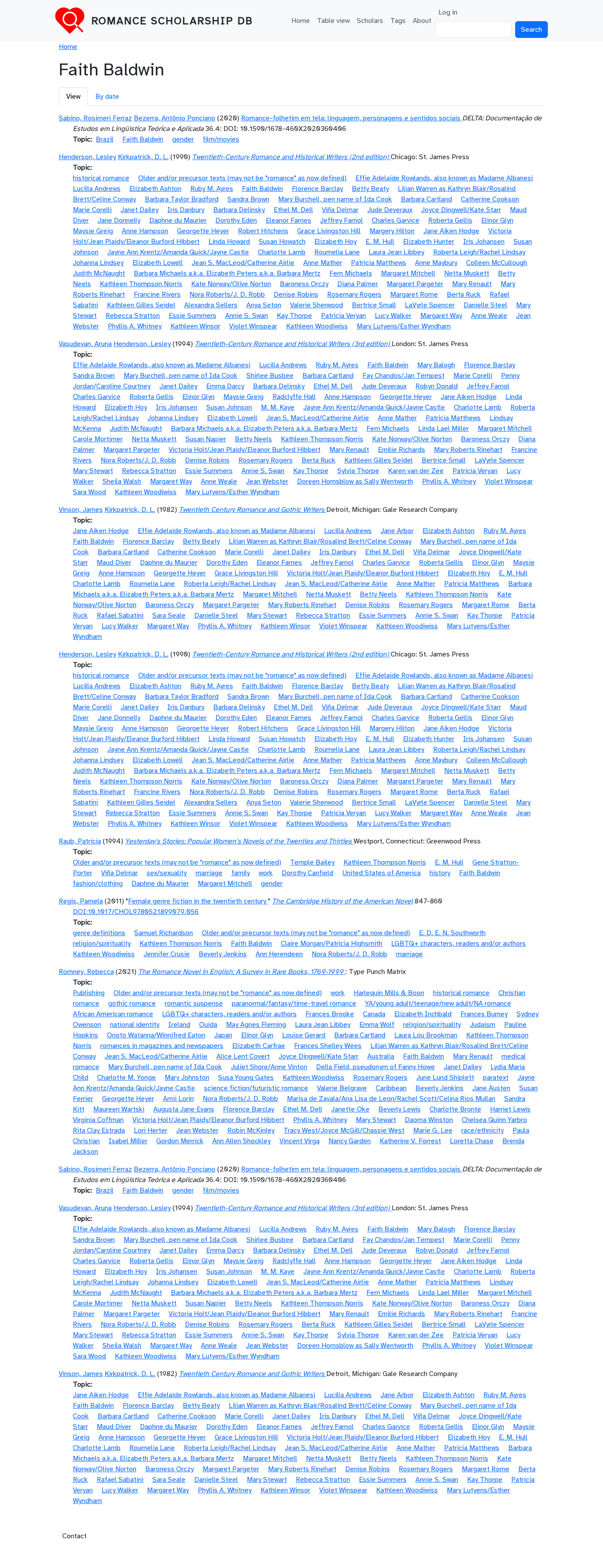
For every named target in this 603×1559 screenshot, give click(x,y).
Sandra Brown (248, 199)
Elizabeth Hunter (428, 241)
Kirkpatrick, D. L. (143, 157)
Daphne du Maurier (178, 220)
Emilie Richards (401, 449)
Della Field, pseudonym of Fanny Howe (375, 1067)
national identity (134, 1024)
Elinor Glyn (497, 220)
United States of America (381, 873)
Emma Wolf (376, 1024)
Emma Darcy (225, 386)
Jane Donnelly (119, 220)
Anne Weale (489, 315)
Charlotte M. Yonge (126, 1077)
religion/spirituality (102, 943)
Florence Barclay (317, 188)
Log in (447, 12)
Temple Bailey (312, 862)
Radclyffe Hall (294, 396)
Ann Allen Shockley (241, 1141)
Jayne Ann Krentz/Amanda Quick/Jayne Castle (178, 252)
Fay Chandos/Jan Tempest (403, 375)
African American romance (113, 1014)
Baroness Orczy (304, 284)
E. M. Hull (380, 241)
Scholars (370, 20)
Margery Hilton (392, 231)
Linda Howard (229, 241)
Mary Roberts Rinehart (468, 449)
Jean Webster (267, 481)
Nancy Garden (349, 1141)
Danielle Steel (485, 305)
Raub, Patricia (80, 841)
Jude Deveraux (389, 209)
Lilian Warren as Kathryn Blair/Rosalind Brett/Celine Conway (320, 541)
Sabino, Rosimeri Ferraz (95, 118)
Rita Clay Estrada (99, 1130)
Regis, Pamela (81, 901)
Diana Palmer (357, 284)
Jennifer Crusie (166, 954)
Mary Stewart (93, 470)
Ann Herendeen (279, 954)
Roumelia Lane (337, 252)
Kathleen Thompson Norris (141, 284)
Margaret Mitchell (408, 273)
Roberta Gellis (450, 220)
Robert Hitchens (263, 231)
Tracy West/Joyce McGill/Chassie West (343, 1130)
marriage (209, 873)
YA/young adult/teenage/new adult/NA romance (438, 1003)
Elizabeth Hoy (335, 241)
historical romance (101, 178)
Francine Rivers (157, 294)
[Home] (73, 20)
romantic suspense (194, 1003)
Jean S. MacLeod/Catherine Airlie (243, 262)
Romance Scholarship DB (172, 20)
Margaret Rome (414, 294)
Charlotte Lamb (281, 252)
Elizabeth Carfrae (258, 1045)
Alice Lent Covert (243, 1056)
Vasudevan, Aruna (85, 343)
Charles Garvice (395, 220)
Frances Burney (484, 1014)
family (240, 873)
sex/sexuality (167, 873)
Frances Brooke (329, 1014)
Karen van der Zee (416, 470)
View (73, 96)
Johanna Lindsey (98, 262)
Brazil (104, 139)
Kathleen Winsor (195, 326)
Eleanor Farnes (288, 220)
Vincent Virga (299, 1141)
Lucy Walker (393, 315)
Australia (380, 1056)
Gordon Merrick (180, 1141)
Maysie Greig (93, 231)
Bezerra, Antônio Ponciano (174, 118)
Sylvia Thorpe (358, 470)
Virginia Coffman (98, 1119)
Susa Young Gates (246, 1077)
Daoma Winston (429, 1119)
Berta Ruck (464, 294)
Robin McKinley (251, 1130)
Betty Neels (253, 439)
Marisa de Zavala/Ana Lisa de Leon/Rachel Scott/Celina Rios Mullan (391, 1098)
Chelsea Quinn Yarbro (494, 1119)
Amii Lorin (178, 1098)
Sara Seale (168, 615)
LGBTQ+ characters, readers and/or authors (458, 943)
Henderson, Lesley (87, 157)
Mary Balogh (436, 365)
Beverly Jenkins (223, 954)
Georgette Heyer (203, 231)
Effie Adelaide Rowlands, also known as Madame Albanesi (444, 178)
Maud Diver (114, 562)
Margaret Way (441, 315)
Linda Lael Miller (443, 428)
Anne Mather (322, 262)
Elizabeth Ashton (155, 188)
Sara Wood (89, 492)
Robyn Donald (436, 386)
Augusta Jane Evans (183, 1109)
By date (107, 96)
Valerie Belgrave (342, 1088)
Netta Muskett (466, 273)
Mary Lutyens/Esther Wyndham (404, 326)
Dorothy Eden (236, 220)
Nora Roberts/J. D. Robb (227, 294)
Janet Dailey (139, 209)
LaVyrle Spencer (430, 305)
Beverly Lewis (399, 1109)
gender (183, 139)
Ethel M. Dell (293, 209)
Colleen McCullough (496, 262)
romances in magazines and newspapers (161, 1045)
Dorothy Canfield (307, 873)
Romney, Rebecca (86, 971)
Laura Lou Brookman (425, 1035)
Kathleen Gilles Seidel (141, 305)
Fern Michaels (350, 273)
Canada (374, 1014)
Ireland (179, 1024)
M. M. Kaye (277, 407)
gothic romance (132, 1003)
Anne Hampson (145, 231)
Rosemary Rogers (354, 294)
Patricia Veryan (343, 315)
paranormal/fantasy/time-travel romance (294, 1003)
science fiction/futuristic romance (256, 1088)
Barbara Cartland (426, 199)
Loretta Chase (472, 1141)
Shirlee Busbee (270, 375)
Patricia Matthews (378, 262)
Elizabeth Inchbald (423, 1014)
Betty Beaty (370, 188)
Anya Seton (263, 305)
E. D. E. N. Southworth (452, 933)
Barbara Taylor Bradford (182, 199)
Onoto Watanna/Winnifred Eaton (156, 1035)
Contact (74, 1536)
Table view (333, 20)
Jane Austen (491, 1088)
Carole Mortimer (98, 439)
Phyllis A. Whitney (135, 326)
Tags (398, 20)
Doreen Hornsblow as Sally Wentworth (355, 481)
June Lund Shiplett (445, 1077)
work (266, 873)
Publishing (89, 992)
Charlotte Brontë (455, 1109)
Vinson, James (81, 509)
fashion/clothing (98, 883)
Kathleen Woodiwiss (317, 326)
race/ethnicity (482, 1130)
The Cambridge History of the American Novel (342, 901)
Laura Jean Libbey (396, 252)
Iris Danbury (185, 209)
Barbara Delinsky (239, 209)
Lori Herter (150, 1130)
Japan (223, 1035)
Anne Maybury (436, 262)
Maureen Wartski (118, 1109)
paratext (496, 1077)
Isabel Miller (128, 1141)
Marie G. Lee (432, 1130)
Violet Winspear (253, 326)
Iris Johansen (484, 241)
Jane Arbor (397, 530)
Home (300, 20)
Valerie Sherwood (316, 305)
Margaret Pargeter (415, 284)
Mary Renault (472, 284)
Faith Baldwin (142, 139)
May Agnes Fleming (256, 1024)
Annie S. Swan (246, 315)
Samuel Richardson (163, 933)
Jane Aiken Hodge (451, 231)
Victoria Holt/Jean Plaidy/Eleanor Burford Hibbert (244, 449)
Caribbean (391, 1088)
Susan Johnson (229, 407)
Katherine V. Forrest (410, 1141)
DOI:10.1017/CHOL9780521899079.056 (136, 911)
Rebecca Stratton (133, 315)
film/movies (221, 139)
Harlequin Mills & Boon (389, 992)
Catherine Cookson (490, 199)
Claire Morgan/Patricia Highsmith (331, 943)
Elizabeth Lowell (157, 262)
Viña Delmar (340, 209)
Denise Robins (296, 294)
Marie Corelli (92, 209)
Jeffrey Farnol (341, 220)
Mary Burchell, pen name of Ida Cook (335, 199)
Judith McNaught (99, 273)
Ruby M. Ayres (211, 188)
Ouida (208, 1024)
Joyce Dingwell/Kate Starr (461, 209)
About (422, 20)
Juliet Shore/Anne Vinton (269, 1067)
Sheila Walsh (121, 481)
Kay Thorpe (294, 315)
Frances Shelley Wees (328, 1045)
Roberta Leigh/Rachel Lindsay (479, 252)
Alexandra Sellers (210, 305)
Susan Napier (205, 439)
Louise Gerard (303, 1035)
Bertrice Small (374, 305)
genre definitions (99, 933)
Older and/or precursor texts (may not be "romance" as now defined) (242, 178)
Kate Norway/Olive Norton (231, 284)
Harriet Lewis (510, 1109)
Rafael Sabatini (120, 615)
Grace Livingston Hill (329, 231)
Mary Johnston (187, 1077)
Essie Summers (192, 315)
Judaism (482, 1024)
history (440, 873)
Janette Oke (350, 1109)
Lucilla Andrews (97, 188)
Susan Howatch (282, 241)
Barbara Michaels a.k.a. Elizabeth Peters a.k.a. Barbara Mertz (227, 273)
